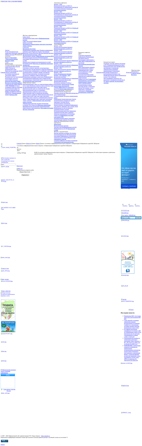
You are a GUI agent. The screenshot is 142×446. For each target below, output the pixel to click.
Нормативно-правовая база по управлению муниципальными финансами (66, 79)
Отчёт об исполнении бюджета (62, 60)
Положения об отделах (29, 48)
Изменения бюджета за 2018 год (63, 53)
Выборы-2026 (13, 94)
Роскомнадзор (9, 77)
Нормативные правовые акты (31, 50)
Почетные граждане (17, 53)
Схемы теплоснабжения (85, 71)
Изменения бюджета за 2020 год (63, 41)
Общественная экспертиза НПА (45, 56)
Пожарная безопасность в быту (116, 65)
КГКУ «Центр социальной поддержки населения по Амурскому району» (14, 73)
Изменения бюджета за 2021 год (63, 37)
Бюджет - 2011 (66, 75)
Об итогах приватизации (71, 96)
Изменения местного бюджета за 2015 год (66, 65)
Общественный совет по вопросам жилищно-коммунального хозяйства (35, 93)
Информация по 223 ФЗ (60, 128)
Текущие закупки (59, 127)
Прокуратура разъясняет (12, 71)
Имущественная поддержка (61, 133)
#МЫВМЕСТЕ (12, 85)
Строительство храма (11, 84)
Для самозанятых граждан (64, 138)
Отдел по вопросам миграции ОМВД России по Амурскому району (13, 81)
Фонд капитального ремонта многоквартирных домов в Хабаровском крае (86, 69)
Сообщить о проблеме (129, 186)
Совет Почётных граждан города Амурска (38, 85)
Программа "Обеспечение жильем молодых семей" (11, 59)
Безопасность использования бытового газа (112, 73)
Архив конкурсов (66, 99)
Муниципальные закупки (61, 125)
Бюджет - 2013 (58, 72)
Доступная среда (33, 105)
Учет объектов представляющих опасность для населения (112, 78)
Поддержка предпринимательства (65, 133)
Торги (55, 97)
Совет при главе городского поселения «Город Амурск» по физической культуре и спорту (38, 97)
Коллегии (36, 53)
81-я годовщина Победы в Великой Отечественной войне (13, 87)
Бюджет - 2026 (58, 4)
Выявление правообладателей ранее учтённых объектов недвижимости (65, 112)
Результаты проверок (60, 83)
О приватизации (58, 96)
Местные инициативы (44, 105)
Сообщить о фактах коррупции (38, 75)
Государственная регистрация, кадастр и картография (14, 78)
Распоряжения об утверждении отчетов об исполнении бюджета (66, 8)
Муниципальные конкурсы (61, 111)
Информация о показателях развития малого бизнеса (65, 136)
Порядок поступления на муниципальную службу (37, 62)
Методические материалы (30, 74)
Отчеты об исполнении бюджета (63, 9)
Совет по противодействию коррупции (37, 80)
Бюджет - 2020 (58, 40)
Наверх (3, 444)
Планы (40, 51)
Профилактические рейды (111, 75)
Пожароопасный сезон (110, 66)
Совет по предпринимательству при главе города (38, 86)
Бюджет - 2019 (58, 45)
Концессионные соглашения (62, 105)
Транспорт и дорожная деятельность (84, 90)
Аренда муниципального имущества (65, 99)
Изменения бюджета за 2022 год (63, 32)
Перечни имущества (59, 93)
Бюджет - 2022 (58, 31)
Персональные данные (29, 56)
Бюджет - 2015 (58, 63)
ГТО (11, 63)
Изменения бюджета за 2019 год (63, 48)
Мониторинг (57, 124)
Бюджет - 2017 (58, 54)
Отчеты (31, 53)
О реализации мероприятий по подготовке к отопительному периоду (87, 80)
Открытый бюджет (59, 90)
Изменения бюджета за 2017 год (63, 57)
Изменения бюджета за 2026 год (63, 5)
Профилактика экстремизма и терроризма (114, 67)
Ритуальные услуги (88, 88)
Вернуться (20, 166)
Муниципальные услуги (37, 59)
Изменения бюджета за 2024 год (63, 20)
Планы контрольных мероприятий (64, 85)
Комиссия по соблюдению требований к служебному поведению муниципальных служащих (38, 71)
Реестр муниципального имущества (62, 102)
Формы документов (44, 72)
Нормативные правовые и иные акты (33, 77)
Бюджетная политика (60, 77)
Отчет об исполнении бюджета (63, 65)
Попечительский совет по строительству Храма (36, 88)
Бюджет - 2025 (58, 11)
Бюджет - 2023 (58, 26)
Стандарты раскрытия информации (84, 56)
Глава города (26, 37)
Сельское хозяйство (59, 140)
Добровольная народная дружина (32, 103)
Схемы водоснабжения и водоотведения (85, 73)
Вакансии (25, 53)
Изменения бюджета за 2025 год (63, 13)
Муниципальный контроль (30, 57)
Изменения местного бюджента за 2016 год (66, 61)
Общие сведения (9, 54)
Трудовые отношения (71, 140)
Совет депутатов (27, 41)
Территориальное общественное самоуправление (36, 107)
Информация (57, 99)
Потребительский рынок (61, 118)
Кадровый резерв (27, 63)
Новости (7, 57)
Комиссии (35, 51)
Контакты (134, 74)
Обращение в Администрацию (136, 72)
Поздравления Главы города (31, 38)
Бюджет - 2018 (58, 50)
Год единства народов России (12, 89)
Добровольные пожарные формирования (111, 70)
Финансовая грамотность (66, 88)
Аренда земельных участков (64, 101)
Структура (26, 47)
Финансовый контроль (60, 81)
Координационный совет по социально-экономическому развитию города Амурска (35, 91)
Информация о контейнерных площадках (86, 91)
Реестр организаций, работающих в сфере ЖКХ (86, 60)
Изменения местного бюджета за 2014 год (66, 70)
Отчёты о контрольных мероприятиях (62, 83)
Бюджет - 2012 (58, 75)
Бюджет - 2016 (58, 59)
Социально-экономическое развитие (64, 119)
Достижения (45, 51)
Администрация (36, 41)
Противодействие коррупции (31, 66)
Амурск (7, 50)
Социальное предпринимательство (64, 142)
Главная (3, 72)
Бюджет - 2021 (58, 35)
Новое (38, 143)
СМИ (6, 85)
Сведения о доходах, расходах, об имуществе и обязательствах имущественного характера (36, 68)
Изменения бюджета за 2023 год (63, 28)
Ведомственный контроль (46, 53)
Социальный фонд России (12, 66)
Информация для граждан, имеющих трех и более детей (66, 105)
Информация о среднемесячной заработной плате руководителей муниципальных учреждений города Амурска (37, 78)
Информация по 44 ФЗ (70, 127)
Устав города (8, 51)
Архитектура (100, 72)
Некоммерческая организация (31, 106)
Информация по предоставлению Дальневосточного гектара (63, 108)
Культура (128, 72)
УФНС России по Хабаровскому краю (10, 68)
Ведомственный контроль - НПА (32, 54)
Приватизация (61, 94)
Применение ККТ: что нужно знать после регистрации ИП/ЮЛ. (132, 317)
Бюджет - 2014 (58, 68)
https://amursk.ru (45, 436)
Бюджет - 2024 (58, 19)
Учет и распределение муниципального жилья (85, 84)
